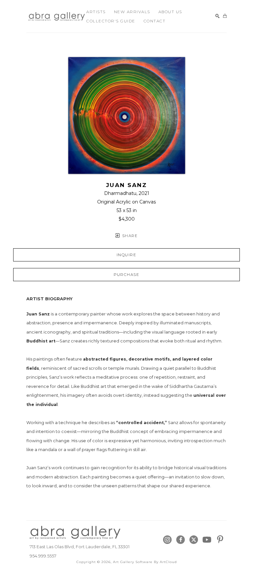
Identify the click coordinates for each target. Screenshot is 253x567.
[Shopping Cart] (225, 16)
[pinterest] (220, 539)
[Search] (217, 16)
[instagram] (167, 539)
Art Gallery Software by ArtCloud (145, 562)
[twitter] (193, 539)
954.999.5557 (43, 556)
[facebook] (180, 539)
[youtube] (207, 539)
